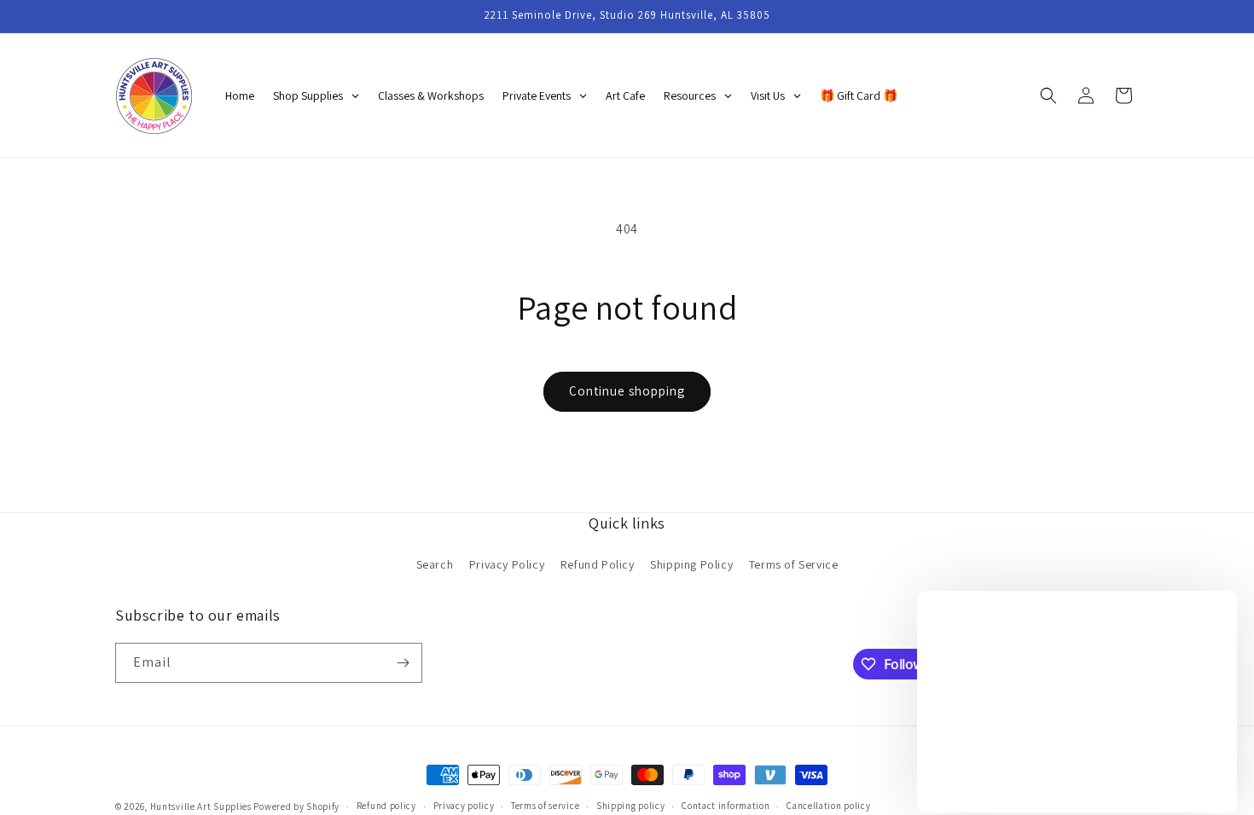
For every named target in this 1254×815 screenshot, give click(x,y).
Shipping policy (630, 806)
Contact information (725, 806)
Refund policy (386, 806)
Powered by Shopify (296, 806)
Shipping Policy (691, 564)
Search (435, 564)
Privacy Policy (506, 564)
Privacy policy (464, 806)
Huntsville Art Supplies (201, 806)
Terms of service (545, 806)
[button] (1048, 95)
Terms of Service (794, 564)
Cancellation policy (828, 806)
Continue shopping (627, 391)
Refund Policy (597, 564)
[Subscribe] (402, 663)
